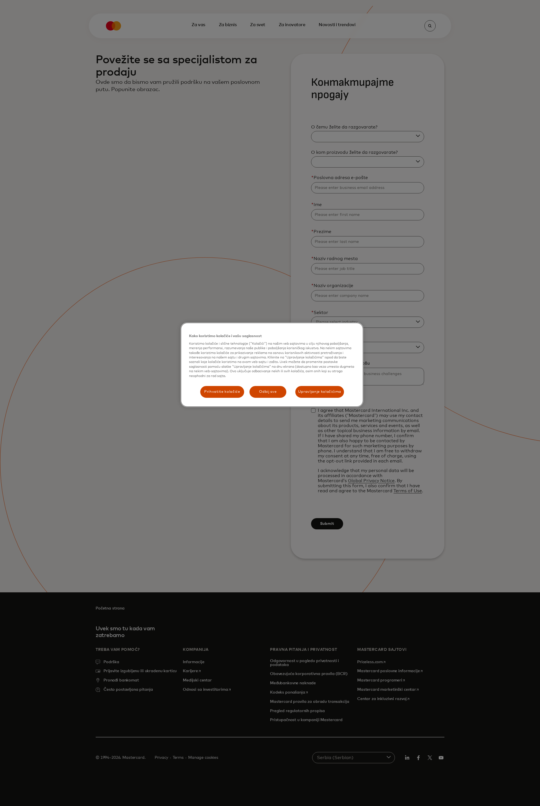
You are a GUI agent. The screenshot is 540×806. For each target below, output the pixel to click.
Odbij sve (267, 392)
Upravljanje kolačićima (319, 392)
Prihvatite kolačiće (222, 392)
